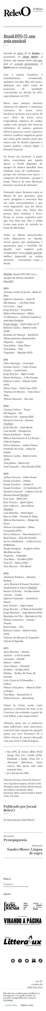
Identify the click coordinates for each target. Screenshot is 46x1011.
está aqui (37, 60)
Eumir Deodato (20, 787)
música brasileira (28, 793)
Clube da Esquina (20, 784)
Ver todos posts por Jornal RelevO (19, 820)
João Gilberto (9, 790)
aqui (29, 67)
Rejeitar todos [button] (27, 1005)
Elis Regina (8, 787)
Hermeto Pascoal (34, 787)
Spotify (8, 281)
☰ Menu (37, 9)
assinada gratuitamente (26, 64)
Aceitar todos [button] (11, 1005)
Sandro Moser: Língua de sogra (24, 850)
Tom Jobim (14, 796)
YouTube (8, 424)
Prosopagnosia (15, 838)
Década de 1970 (34, 784)
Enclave (35, 53)
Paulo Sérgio (11, 324)
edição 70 (22, 53)
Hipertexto (36, 780)
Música (17, 793)
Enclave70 (26, 780)
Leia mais (8, 1000)
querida (34, 253)
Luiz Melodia (20, 790)
